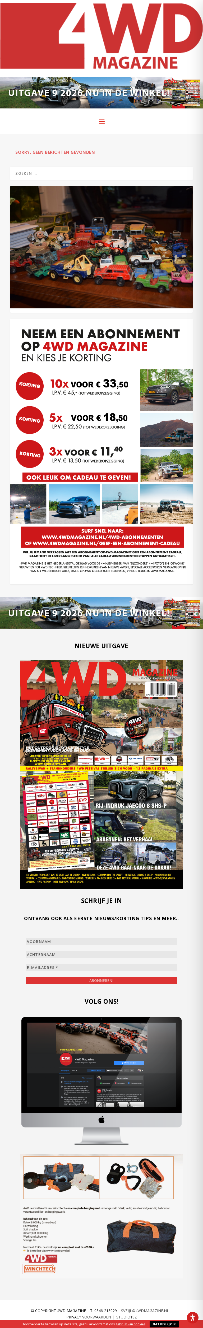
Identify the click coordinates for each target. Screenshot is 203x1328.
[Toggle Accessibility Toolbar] (192, 1317)
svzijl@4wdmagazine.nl (145, 1310)
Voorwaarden (96, 1317)
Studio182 (126, 1317)
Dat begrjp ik (164, 1324)
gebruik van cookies (130, 1324)
